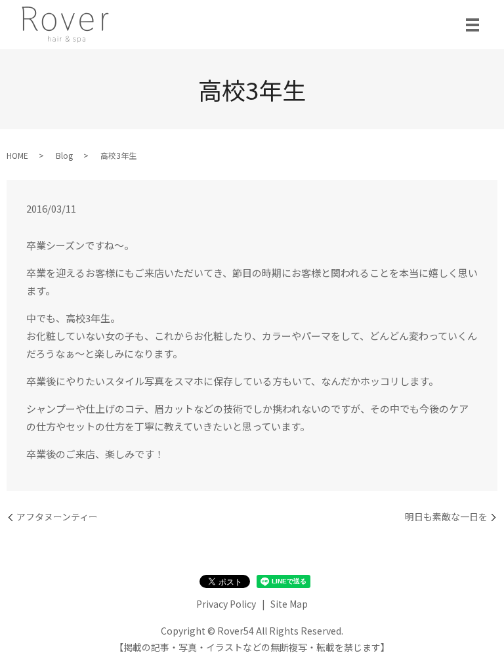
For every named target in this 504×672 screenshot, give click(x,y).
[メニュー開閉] (472, 25)
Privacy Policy (226, 603)
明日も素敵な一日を (446, 517)
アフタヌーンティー (57, 517)
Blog (64, 155)
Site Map (289, 603)
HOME (17, 155)
